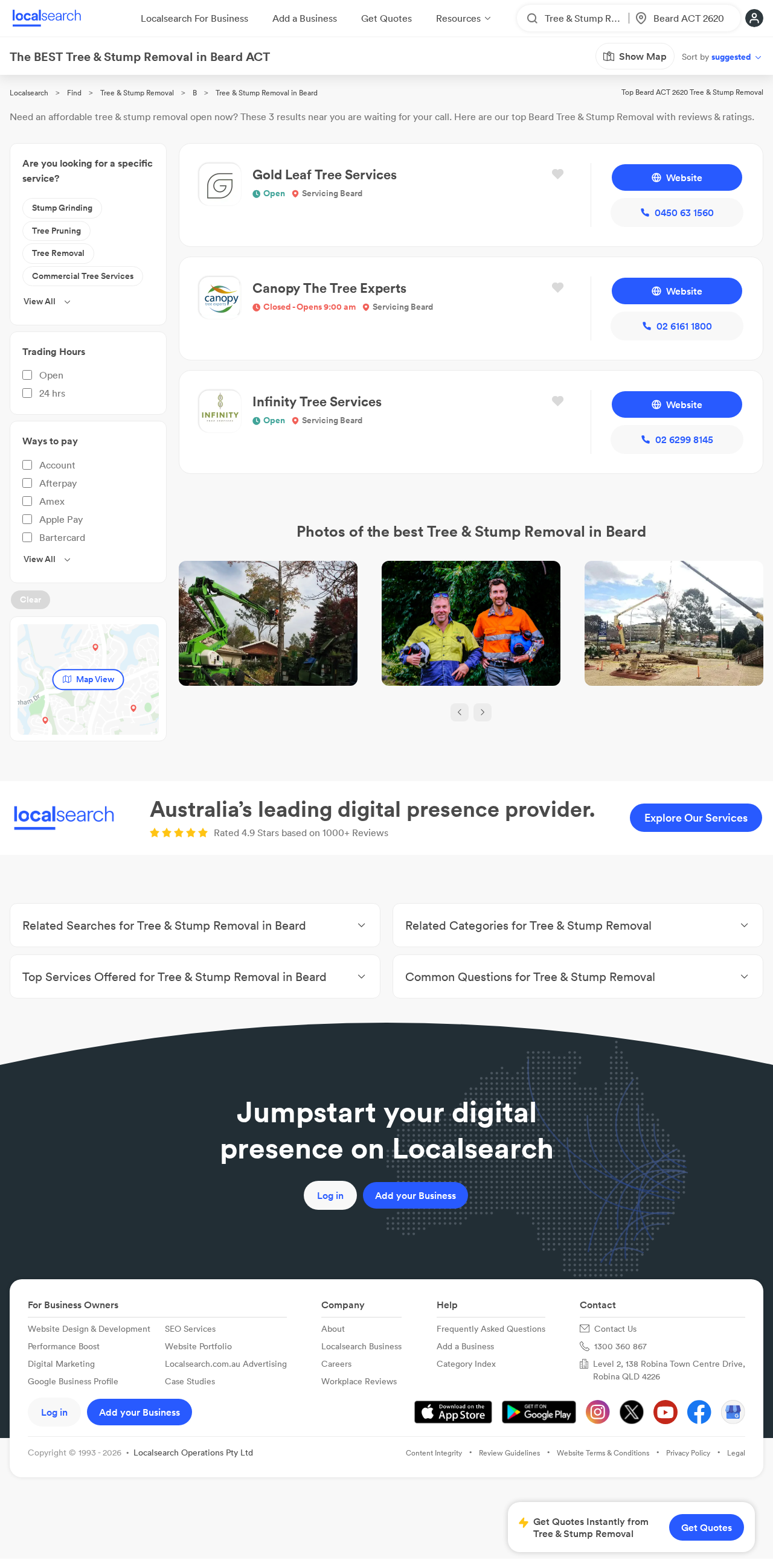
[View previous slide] (460, 712)
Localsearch (29, 92)
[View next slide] (482, 712)
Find (74, 92)
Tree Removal (58, 253)
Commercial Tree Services (82, 275)
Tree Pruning (56, 230)
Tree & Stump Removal (137, 92)
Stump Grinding (62, 207)
